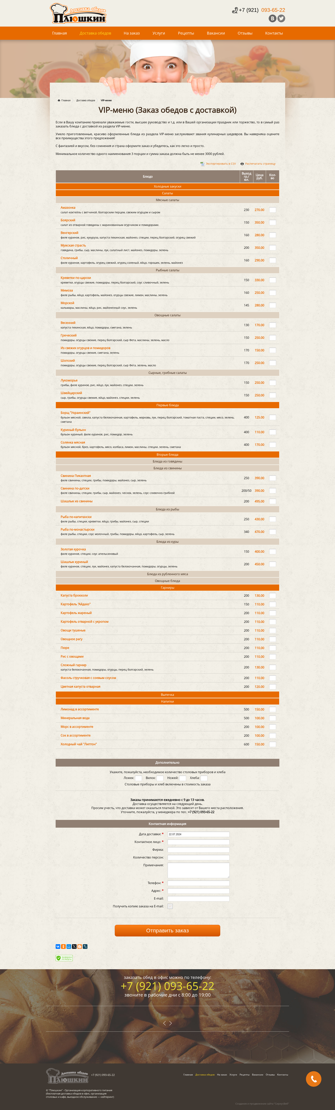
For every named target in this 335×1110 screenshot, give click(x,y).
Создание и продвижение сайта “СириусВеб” (262, 1103)
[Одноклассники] (63, 946)
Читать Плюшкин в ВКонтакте (272, 18)
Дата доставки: (151, 834)
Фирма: (158, 849)
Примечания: (153, 865)
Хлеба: (195, 778)
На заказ (132, 33)
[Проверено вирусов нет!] (64, 960)
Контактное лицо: (149, 841)
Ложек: (129, 778)
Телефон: (156, 882)
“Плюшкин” (56, 1090)
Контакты (274, 33)
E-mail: (159, 898)
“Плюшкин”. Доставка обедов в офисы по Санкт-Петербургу (78, 13)
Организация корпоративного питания (88, 1090)
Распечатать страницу (260, 164)
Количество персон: (148, 857)
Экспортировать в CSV (221, 164)
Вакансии (216, 33)
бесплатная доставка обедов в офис (68, 1093)
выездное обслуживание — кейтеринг (90, 1097)
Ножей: (173, 778)
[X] (74, 946)
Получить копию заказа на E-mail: (138, 906)
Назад (170, 1023)
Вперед (165, 1023)
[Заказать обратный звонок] (313, 1079)
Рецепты (186, 33)
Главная (59, 33)
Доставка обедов (95, 33)
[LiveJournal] (85, 946)
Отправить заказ (167, 931)
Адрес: (157, 890)
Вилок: (151, 778)
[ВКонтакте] (58, 946)
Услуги (159, 33)
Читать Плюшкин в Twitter (281, 18)
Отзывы (245, 33)
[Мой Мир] (68, 946)
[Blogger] (79, 946)
